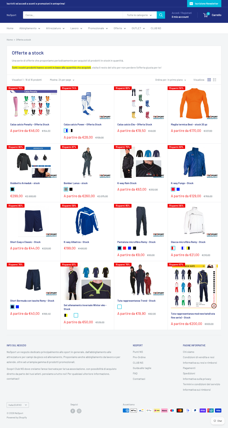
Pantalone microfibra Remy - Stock (136, 241)
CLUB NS (156, 28)
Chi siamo (188, 351)
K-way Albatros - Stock (76, 241)
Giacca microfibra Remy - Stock (188, 241)
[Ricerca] (161, 15)
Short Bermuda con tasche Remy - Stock (32, 300)
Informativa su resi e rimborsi (200, 362)
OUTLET (136, 28)
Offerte (118, 28)
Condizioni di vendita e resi (198, 357)
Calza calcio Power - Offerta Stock (82, 124)
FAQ (135, 373)
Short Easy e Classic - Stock (25, 241)
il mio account (180, 16)
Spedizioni (189, 373)
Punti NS (138, 351)
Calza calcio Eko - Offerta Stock (134, 124)
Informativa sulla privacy (197, 378)
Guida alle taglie (142, 367)
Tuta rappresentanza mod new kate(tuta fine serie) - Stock (193, 315)
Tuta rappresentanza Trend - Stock (136, 300)
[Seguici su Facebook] (72, 410)
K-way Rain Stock (127, 183)
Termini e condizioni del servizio (201, 384)
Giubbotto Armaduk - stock (25, 183)
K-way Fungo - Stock (182, 183)
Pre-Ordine (139, 357)
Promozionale (96, 28)
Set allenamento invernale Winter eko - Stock (85, 307)
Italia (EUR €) (15, 404)
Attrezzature (53, 28)
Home (10, 28)
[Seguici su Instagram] (79, 410)
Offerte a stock (23, 39)
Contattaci (139, 378)
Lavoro (74, 28)
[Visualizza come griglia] (209, 79)
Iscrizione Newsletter (206, 3)
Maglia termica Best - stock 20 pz (189, 124)
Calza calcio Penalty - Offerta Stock (29, 124)
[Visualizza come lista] (214, 79)
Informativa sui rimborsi (197, 389)
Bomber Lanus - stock (76, 183)
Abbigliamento (28, 28)
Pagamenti (189, 367)
